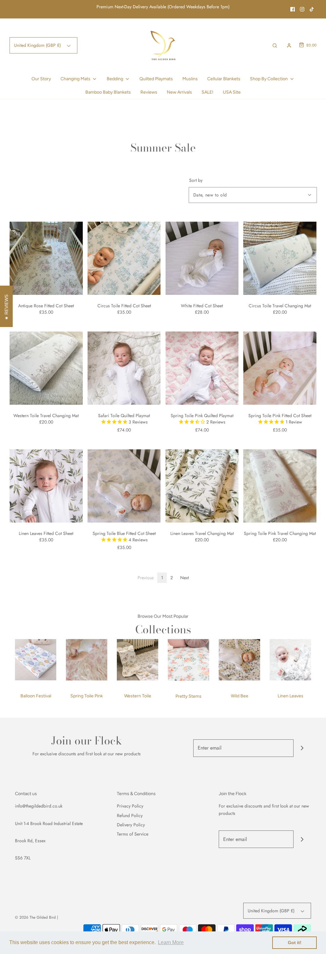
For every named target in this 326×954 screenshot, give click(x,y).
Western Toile (137, 696)
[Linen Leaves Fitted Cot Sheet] (46, 486)
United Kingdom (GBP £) (38, 45)
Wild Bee (239, 696)
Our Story (41, 79)
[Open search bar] (274, 45)
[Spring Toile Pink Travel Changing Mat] (279, 486)
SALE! (207, 92)
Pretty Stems (188, 696)
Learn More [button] (171, 942)
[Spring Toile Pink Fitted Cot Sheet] (279, 368)
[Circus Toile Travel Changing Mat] (279, 258)
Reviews (148, 92)
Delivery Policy (131, 825)
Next (184, 577)
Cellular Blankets (223, 79)
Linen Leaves (290, 696)
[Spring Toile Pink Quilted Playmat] (202, 368)
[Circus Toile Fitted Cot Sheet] (124, 258)
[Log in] (289, 45)
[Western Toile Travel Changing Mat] (46, 368)
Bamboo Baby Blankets (108, 92)
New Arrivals (179, 92)
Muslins (190, 79)
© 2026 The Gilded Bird (35, 917)
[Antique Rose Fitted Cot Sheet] (46, 258)
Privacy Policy (130, 806)
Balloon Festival (35, 696)
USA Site (232, 92)
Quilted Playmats (156, 79)
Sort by (195, 180)
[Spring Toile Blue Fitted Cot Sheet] (124, 486)
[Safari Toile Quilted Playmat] (124, 368)
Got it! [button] (294, 942)
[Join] (302, 748)
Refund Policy (130, 815)
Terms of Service (132, 834)
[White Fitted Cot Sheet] (202, 258)
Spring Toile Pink (86, 696)
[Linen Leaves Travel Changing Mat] (202, 486)
